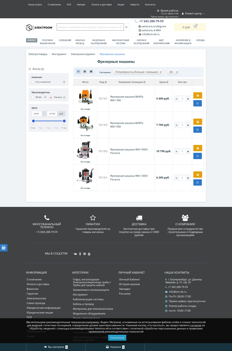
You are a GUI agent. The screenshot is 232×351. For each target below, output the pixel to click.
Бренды (200, 40)
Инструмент (80, 294)
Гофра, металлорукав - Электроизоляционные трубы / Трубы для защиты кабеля (92, 282)
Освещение (65, 40)
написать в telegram (153, 26)
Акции (121, 4)
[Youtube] (88, 252)
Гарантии (32, 293)
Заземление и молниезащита (91, 290)
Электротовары (37, 54)
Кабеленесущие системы (120, 42)
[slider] (33, 121)
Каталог (31, 40)
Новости (134, 4)
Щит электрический (161, 42)
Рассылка (125, 293)
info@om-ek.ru (150, 34)
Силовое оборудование (141, 42)
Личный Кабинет (129, 279)
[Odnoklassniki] (79, 252)
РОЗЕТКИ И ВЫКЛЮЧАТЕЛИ (47, 42)
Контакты (150, 4)
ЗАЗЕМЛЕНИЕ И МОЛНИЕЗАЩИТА (183, 42)
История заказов (129, 284)
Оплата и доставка (101, 4)
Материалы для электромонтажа (93, 308)
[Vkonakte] (74, 252)
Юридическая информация (43, 308)
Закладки (124, 289)
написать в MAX (151, 30)
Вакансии (32, 289)
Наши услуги (35, 4)
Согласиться (117, 337)
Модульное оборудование (99, 42)
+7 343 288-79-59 (178, 287)
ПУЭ (69, 4)
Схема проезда (36, 303)
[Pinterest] (84, 252)
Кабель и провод (80, 42)
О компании (54, 4)
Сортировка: (105, 72)
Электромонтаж (36, 298)
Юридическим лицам (40, 312)
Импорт (81, 4)
